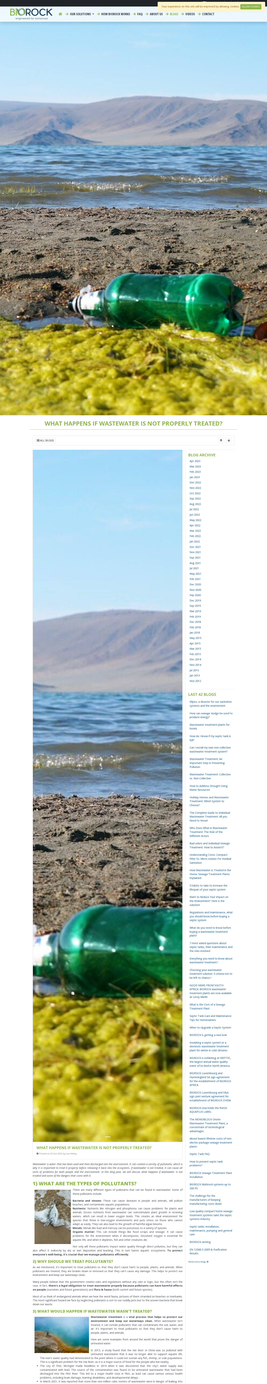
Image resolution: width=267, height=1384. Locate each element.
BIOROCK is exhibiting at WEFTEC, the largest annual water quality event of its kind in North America (210, 1061)
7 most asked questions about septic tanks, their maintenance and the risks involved (211, 947)
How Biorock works (115, 14)
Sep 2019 (195, 605)
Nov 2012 (195, 681)
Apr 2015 (195, 643)
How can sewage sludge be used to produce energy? (211, 715)
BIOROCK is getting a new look (208, 1035)
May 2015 (195, 638)
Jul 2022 (194, 509)
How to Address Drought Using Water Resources (209, 788)
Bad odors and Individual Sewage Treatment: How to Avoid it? (210, 845)
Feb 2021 (195, 579)
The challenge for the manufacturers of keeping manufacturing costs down (206, 1199)
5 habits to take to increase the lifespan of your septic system (208, 887)
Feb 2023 (195, 471)
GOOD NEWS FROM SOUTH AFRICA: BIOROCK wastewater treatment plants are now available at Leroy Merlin (211, 991)
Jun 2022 (195, 514)
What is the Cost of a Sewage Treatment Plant (207, 1006)
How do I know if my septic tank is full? (210, 738)
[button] (41, 796)
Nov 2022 (195, 488)
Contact (207, 14)
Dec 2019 (195, 600)
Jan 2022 (195, 541)
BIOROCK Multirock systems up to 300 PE (210, 1186)
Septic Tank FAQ (200, 1154)
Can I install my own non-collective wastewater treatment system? (210, 749)
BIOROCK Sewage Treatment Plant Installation (211, 1175)
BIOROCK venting (200, 1242)
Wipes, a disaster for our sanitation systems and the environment (211, 703)
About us (156, 14)
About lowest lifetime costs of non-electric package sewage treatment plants (211, 1142)
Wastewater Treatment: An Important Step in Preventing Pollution (207, 762)
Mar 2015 (195, 648)
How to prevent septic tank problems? (206, 1163)
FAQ (140, 14)
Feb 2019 (195, 616)
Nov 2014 (195, 664)
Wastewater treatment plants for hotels (210, 726)
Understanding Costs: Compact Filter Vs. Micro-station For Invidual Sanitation (210, 858)
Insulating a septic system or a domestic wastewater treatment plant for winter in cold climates (209, 1046)
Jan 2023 (195, 477)
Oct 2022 (195, 493)
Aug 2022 (195, 504)
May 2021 (195, 573)
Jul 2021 (194, 568)
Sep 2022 (195, 498)
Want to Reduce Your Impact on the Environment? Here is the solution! (209, 900)
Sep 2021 (195, 557)
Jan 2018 (195, 632)
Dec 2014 (195, 659)
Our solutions (80, 14)
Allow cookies (251, 6)
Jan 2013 (195, 675)
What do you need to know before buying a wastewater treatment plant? (210, 931)
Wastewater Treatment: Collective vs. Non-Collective (210, 776)
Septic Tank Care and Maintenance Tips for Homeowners (210, 1018)
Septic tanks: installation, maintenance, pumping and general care (211, 1230)
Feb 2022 (195, 536)
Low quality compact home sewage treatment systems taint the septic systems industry (211, 1215)
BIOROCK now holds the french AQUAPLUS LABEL (208, 1110)
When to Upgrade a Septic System (210, 1027)
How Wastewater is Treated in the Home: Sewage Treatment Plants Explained (210, 874)
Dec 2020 (195, 584)
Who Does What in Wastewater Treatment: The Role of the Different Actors (208, 831)
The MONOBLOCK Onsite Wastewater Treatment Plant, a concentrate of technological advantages (209, 1125)
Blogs (173, 14)
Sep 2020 (195, 595)
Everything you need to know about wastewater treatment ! (211, 960)
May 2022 (195, 520)
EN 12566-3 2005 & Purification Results (208, 1251)
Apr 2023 (195, 461)
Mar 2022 (195, 530)
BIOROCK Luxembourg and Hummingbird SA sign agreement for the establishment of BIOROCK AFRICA (210, 1079)
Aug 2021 (195, 563)
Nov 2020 (195, 589)
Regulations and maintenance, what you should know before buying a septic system (211, 916)
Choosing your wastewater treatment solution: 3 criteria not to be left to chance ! (211, 973)
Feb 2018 (195, 627)
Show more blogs (197, 1261)
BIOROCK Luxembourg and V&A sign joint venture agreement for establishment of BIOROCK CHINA (210, 1096)
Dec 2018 (195, 622)
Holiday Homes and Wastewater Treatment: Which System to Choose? (209, 801)
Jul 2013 (194, 670)
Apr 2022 (195, 525)
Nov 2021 (195, 552)
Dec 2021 (195, 547)
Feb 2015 (195, 654)
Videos (190, 14)
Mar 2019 (195, 611)
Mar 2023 (195, 466)
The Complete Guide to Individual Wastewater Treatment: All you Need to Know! (210, 816)
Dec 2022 (195, 482)
